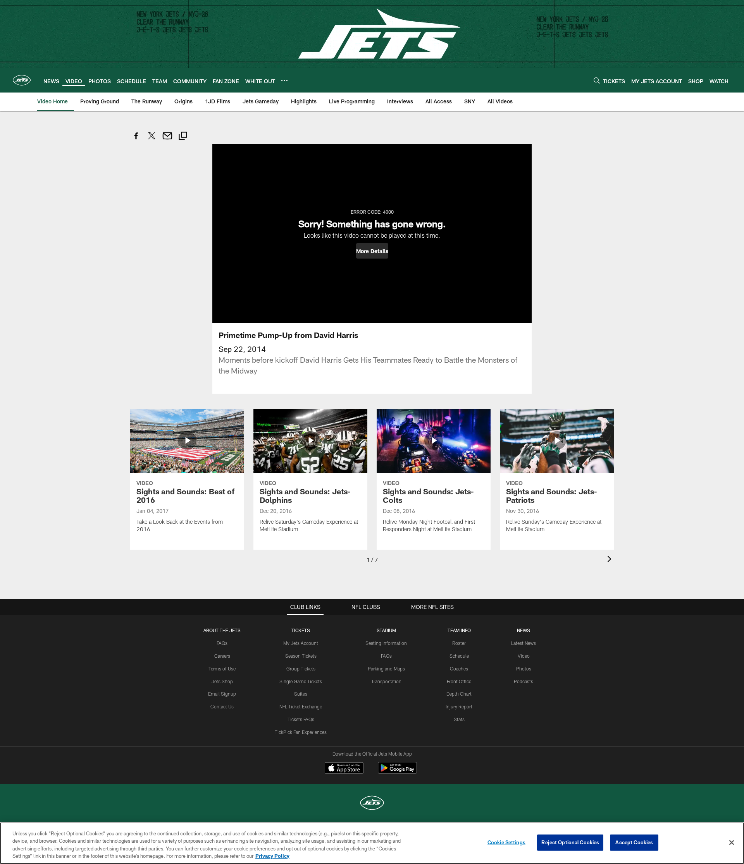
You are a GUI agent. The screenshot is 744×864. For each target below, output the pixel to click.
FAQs (222, 643)
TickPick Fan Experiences (301, 732)
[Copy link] (183, 137)
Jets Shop (222, 681)
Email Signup (222, 693)
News (523, 630)
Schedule (459, 655)
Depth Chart (459, 693)
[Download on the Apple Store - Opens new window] (344, 768)
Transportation (386, 681)
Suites (300, 693)
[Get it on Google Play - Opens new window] (397, 771)
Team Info (459, 630)
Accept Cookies (634, 842)
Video (524, 655)
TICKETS (300, 630)
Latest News (523, 643)
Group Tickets (300, 668)
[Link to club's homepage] (21, 80)
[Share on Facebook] (136, 140)
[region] (372, 843)
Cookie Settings (506, 842)
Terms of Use (222, 668)
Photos (523, 668)
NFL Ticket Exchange (300, 706)
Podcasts (523, 681)
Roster (459, 643)
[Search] (597, 80)
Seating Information (386, 643)
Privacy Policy (272, 856)
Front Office (459, 681)
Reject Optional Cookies (570, 842)
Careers (222, 655)
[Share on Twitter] (152, 140)
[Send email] (167, 140)
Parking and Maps (386, 668)
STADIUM (386, 630)
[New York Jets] (372, 803)
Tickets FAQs (301, 719)
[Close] (731, 842)
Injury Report (459, 706)
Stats (459, 719)
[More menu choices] (284, 80)
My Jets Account (300, 643)
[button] (372, 251)
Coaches (459, 668)
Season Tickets (301, 655)
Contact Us (222, 706)
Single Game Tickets (300, 681)
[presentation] (611, 560)
